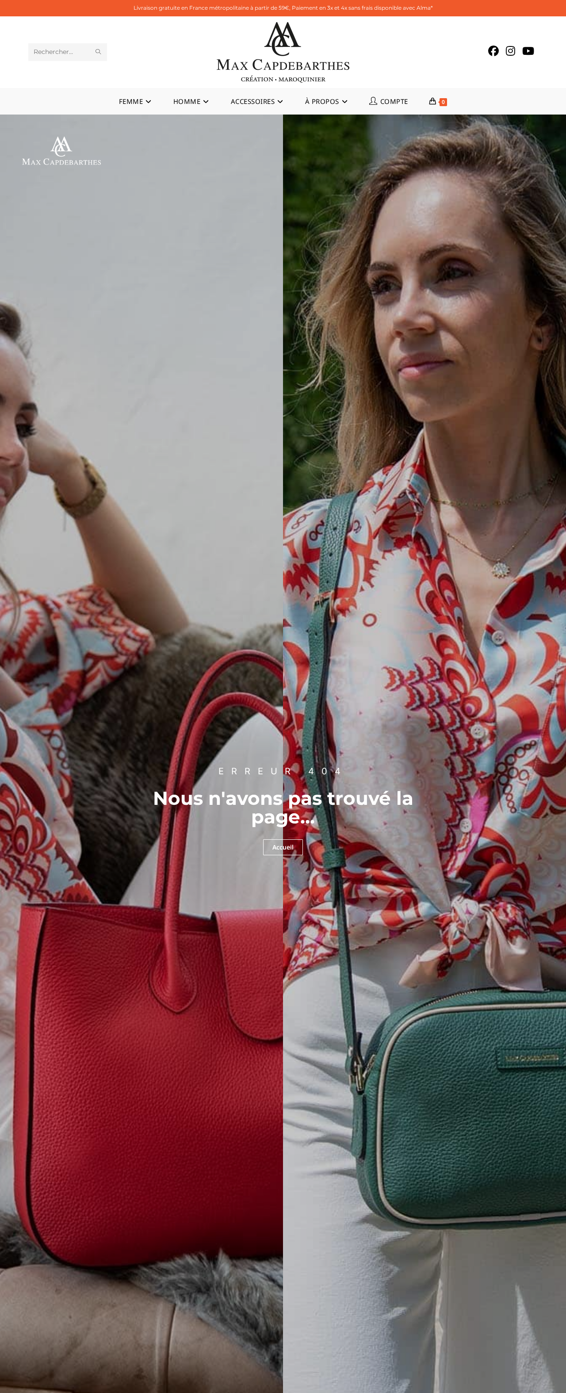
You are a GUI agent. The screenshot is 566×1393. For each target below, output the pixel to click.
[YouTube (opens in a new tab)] (528, 51)
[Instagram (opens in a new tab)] (510, 51)
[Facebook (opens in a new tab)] (493, 51)
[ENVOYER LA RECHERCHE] (98, 52)
